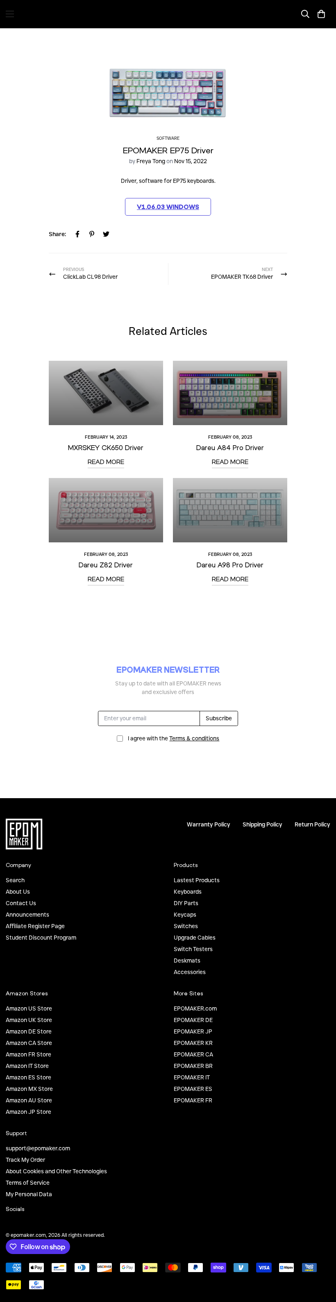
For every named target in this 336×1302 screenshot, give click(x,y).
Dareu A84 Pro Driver (230, 447)
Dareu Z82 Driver (106, 564)
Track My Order (25, 1159)
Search (15, 880)
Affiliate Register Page (35, 926)
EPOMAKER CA (193, 1054)
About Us (18, 891)
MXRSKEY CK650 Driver (105, 447)
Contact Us (21, 903)
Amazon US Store (29, 1008)
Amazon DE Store (29, 1031)
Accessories (190, 972)
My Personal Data (29, 1194)
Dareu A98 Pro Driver (230, 564)
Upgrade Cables (195, 937)
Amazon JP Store (28, 1111)
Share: (57, 234)
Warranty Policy (208, 824)
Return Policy (312, 824)
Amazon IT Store (27, 1066)
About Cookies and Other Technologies (56, 1171)
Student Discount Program (41, 937)
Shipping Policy (262, 824)
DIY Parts (186, 903)
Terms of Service (28, 1182)
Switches (186, 926)
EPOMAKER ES (193, 1089)
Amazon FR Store (28, 1054)
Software (168, 138)
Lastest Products (197, 880)
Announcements (27, 914)
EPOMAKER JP (193, 1031)
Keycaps (185, 914)
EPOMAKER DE (193, 1020)
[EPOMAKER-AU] (168, 14)
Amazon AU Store (29, 1100)
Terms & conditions (194, 738)
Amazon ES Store (28, 1077)
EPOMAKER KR (193, 1043)
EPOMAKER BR (193, 1066)
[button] (321, 14)
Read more (106, 461)
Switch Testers (193, 949)
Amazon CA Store (29, 1043)
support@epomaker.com (38, 1148)
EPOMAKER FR (193, 1100)
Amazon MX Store (29, 1089)
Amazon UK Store (29, 1020)
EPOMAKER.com (195, 1008)
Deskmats (187, 960)
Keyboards (188, 891)
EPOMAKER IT (192, 1077)
